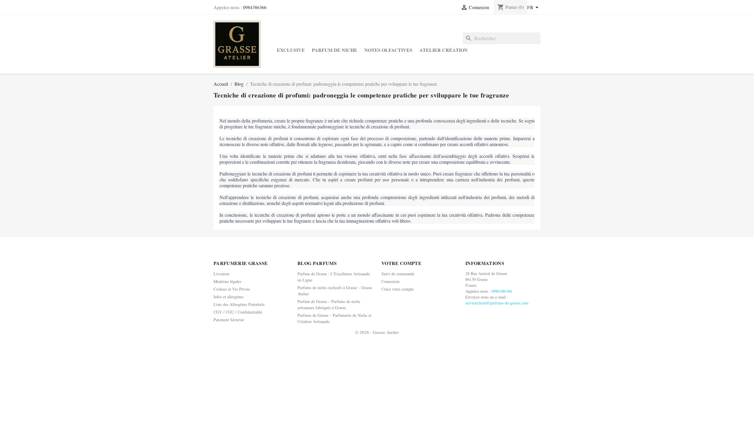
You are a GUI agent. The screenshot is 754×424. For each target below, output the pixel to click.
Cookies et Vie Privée (232, 289)
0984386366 (255, 7)
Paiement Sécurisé (229, 319)
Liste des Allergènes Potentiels (239, 304)
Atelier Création (443, 50)
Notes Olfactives (388, 50)
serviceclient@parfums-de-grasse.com (496, 303)
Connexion (390, 281)
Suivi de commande (397, 273)
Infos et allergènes (229, 296)
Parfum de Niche (334, 50)
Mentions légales (227, 281)
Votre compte (401, 263)
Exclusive (291, 50)
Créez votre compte (397, 289)
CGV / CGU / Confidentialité (238, 312)
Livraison (221, 273)
